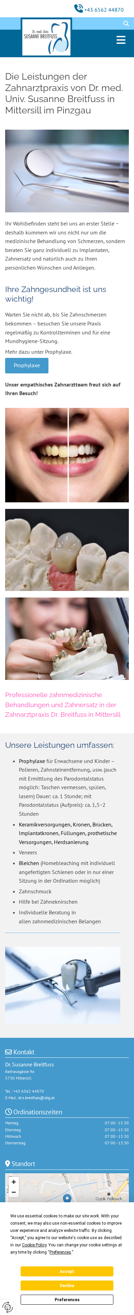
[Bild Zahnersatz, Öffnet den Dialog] (67, 639)
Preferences (67, 1299)
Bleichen (29, 863)
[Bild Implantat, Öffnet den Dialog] (67, 550)
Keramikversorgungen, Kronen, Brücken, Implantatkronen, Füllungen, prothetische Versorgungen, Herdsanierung (68, 833)
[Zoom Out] (14, 1192)
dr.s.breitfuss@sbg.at (36, 1097)
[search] (126, 23)
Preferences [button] (60, 1252)
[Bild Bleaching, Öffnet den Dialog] (67, 455)
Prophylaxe (32, 760)
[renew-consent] (7, 1307)
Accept (67, 1271)
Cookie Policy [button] (34, 1245)
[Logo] (46, 37)
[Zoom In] (14, 1182)
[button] (108, 40)
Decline (67, 1285)
